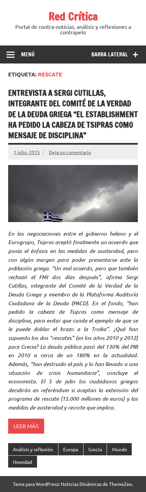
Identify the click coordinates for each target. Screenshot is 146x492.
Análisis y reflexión (33, 449)
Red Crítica (73, 16)
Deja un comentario (70, 152)
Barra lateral (109, 54)
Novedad (22, 462)
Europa (70, 449)
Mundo (119, 449)
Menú (28, 54)
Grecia (95, 449)
